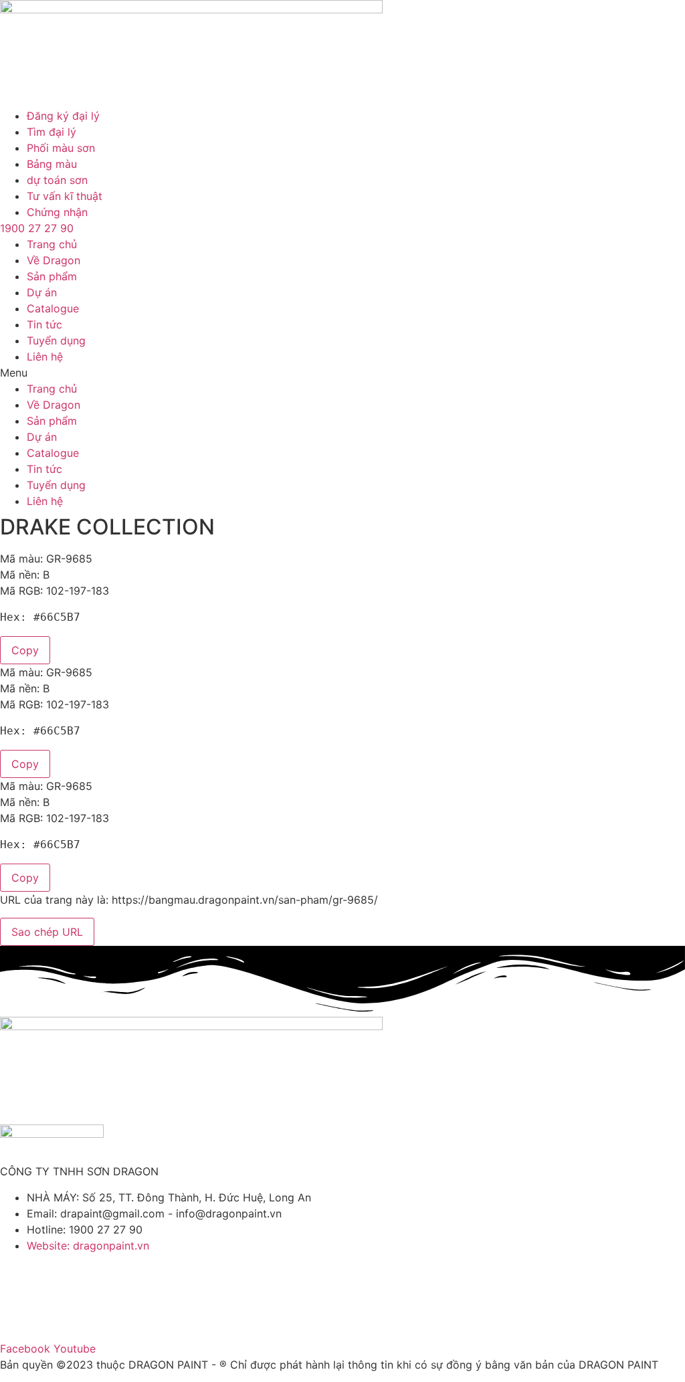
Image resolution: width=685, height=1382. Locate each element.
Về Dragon (53, 260)
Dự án (42, 292)
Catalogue (53, 308)
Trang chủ (52, 244)
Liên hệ (45, 356)
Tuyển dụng (56, 340)
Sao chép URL (47, 932)
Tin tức (44, 324)
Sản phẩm (52, 276)
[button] (342, 373)
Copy (25, 650)
